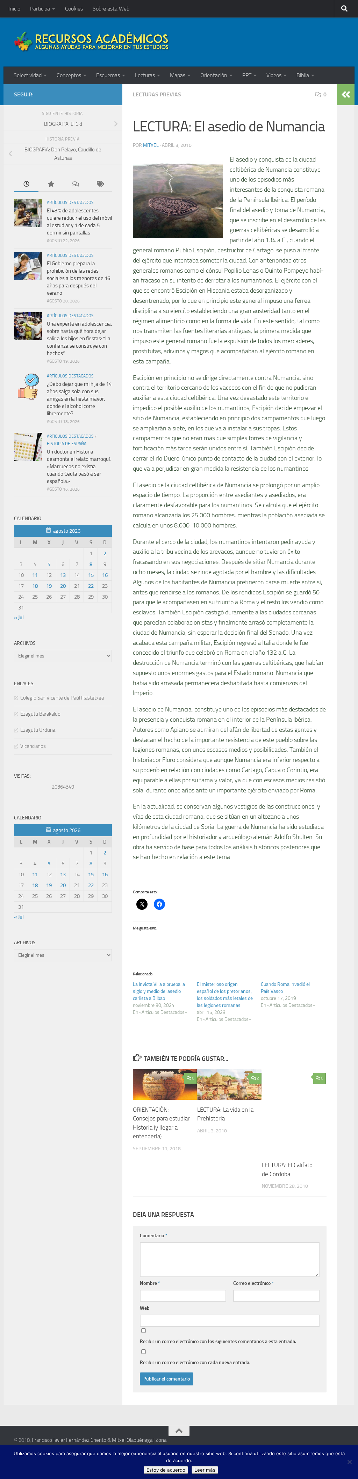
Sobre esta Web (111, 8)
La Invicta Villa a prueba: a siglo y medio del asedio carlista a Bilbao (159, 991)
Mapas (177, 75)
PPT (246, 75)
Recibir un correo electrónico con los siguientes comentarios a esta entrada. (218, 1341)
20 (63, 586)
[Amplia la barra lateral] (346, 94)
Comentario (153, 1236)
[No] (349, 1461)
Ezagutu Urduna (37, 730)
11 (35, 575)
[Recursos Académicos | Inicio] (92, 42)
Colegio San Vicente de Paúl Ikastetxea (62, 698)
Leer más (204, 1470)
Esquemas (108, 75)
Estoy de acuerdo (165, 1470)
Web (145, 1308)
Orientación (213, 75)
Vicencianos (33, 746)
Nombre (150, 1283)
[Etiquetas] (99, 184)
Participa (40, 8)
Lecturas (145, 75)
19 (49, 586)
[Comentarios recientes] (75, 184)
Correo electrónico (253, 1283)
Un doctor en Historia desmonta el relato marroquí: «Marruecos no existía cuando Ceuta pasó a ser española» (79, 466)
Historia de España (66, 443)
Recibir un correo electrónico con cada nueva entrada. (195, 1362)
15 (91, 575)
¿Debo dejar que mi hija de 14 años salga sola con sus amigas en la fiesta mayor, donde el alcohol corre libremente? (79, 399)
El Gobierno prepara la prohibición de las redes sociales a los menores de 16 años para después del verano (78, 278)
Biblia (302, 75)
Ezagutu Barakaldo (40, 714)
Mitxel (151, 145)
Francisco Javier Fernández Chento (69, 1440)
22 (91, 586)
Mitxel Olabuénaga (132, 1440)
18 (35, 586)
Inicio (14, 8)
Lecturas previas (157, 94)
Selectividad (28, 75)
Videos (273, 75)
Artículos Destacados (70, 202)
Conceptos (69, 75)
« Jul (19, 617)
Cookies (74, 8)
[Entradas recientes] (26, 184)
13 (63, 575)
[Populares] (50, 184)
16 (105, 575)
